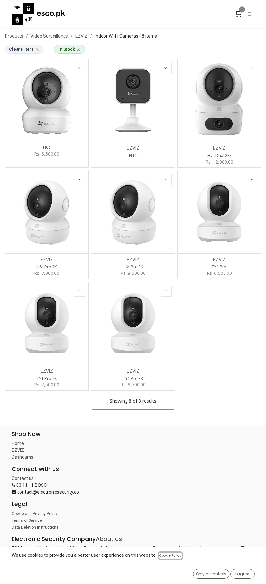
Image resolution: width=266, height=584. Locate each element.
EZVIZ (81, 36)
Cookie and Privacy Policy (34, 513)
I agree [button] (242, 574)
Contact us (23, 478)
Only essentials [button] (211, 574)
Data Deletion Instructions (35, 527)
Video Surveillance (49, 36)
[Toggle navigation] (249, 13)
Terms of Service (27, 520)
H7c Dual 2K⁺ (219, 155)
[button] (79, 68)
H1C (133, 155)
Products (14, 36)
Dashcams (22, 457)
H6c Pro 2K (46, 266)
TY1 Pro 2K (47, 378)
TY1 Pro (219, 266)
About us (109, 539)
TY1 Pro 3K (133, 378)
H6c (46, 147)
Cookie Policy (170, 555)
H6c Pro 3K (133, 266)
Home (18, 443)
